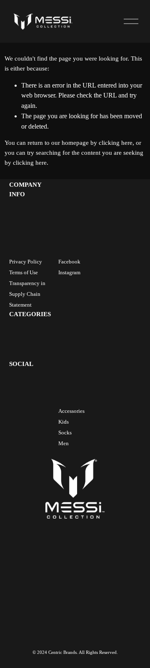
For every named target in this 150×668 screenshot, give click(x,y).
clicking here (115, 142)
